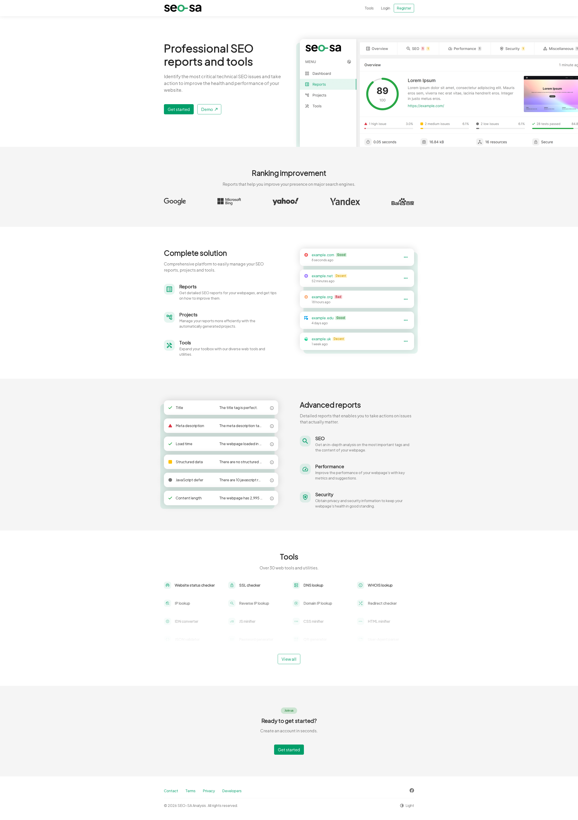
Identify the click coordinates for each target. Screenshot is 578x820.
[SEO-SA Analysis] (183, 8)
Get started (179, 109)
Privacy (209, 790)
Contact (171, 790)
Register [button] (404, 8)
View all (289, 659)
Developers (232, 790)
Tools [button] (369, 8)
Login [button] (385, 8)
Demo (207, 109)
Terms (190, 790)
